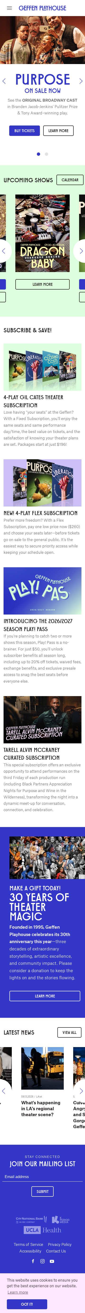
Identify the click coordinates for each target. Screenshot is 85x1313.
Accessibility (30, 1250)
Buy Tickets (24, 130)
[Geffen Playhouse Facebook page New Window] (33, 1261)
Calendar (70, 179)
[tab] (38, 154)
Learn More (58, 130)
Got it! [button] (27, 1304)
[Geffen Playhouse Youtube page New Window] (52, 1261)
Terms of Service (28, 1244)
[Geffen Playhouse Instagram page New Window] (42, 1261)
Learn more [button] (18, 1292)
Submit (42, 1191)
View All (69, 1032)
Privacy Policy (60, 1244)
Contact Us (56, 1250)
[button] (9, 8)
